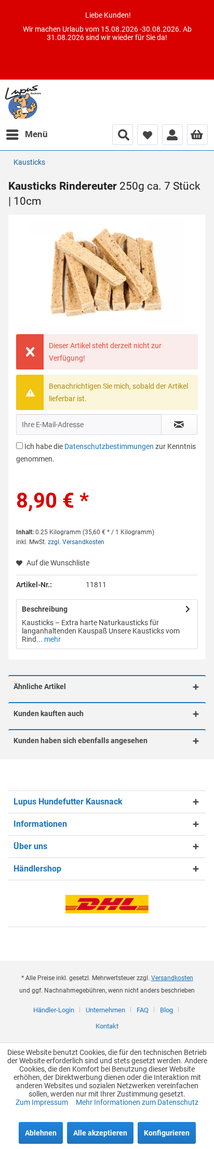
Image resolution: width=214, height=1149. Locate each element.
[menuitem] (26, 134)
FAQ (143, 1010)
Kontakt (107, 1026)
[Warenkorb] (197, 134)
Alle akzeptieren (100, 1133)
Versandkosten (172, 978)
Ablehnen (41, 1133)
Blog (166, 1010)
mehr (52, 639)
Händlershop (37, 869)
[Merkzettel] (147, 134)
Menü (36, 134)
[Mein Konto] (172, 134)
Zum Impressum (43, 1102)
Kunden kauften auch (49, 713)
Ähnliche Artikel (40, 686)
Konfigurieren (167, 1133)
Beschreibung (45, 609)
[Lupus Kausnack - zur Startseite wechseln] (23, 102)
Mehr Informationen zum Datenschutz (137, 1102)
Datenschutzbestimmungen (109, 446)
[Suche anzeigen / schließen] (122, 134)
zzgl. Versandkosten (76, 542)
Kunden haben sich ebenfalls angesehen (81, 740)
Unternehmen (105, 1010)
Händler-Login (53, 1010)
